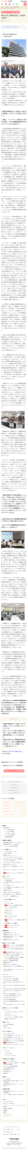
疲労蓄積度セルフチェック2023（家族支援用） (14, 1040)
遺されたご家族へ (7, 853)
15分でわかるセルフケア (9, 976)
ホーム (9, 1)
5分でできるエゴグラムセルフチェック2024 (13, 1044)
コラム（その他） (7, 1028)
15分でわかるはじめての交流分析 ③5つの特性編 (14, 988)
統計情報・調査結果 (7, 1108)
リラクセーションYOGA (10, 1055)
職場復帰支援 (6, 805)
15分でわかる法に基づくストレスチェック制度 (14, 1004)
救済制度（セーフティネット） (10, 855)
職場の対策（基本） (8, 802)
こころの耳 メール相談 (10, 833)
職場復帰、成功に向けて (10, 1018)
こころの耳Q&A (7, 1079)
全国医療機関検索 (9, 837)
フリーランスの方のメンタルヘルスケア (12, 857)
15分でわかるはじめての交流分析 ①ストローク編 (14, 982)
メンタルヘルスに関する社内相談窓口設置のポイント (14, 949)
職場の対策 (6, 811)
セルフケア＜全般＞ (9, 903)
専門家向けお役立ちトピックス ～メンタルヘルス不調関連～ (14, 1092)
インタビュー (8, 1051)
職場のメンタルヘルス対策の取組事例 (10, 12)
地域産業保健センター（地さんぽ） (11, 844)
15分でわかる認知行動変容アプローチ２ (12, 995)
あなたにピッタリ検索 (8, 1103)
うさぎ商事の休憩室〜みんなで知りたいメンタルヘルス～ (14, 883)
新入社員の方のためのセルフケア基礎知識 (13, 859)
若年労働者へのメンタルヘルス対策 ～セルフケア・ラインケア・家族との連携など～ (14, 954)
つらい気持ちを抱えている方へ (10, 851)
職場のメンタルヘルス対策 (11, 916)
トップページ (6, 901)
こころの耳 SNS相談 (9, 831)
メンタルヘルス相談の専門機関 (10, 846)
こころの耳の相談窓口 (10, 835)
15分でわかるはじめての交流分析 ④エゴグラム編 (14, 991)
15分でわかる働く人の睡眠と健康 (11, 980)
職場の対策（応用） (8, 808)
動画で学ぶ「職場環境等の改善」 (11, 960)
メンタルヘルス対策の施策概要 (10, 1066)
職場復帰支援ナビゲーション (9, 932)
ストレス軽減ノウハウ (8, 885)
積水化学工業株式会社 (15, 751)
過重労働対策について (8, 1069)
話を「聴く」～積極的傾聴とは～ (11, 896)
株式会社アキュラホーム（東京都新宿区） (13, 765)
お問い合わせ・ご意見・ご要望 (9, 1134)
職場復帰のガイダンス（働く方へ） (11, 934)
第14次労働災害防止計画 (9, 1068)
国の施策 (5, 814)
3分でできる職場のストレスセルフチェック (13, 1037)
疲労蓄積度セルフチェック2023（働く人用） (13, 1039)
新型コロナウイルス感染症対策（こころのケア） (13, 867)
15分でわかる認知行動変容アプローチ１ (12, 993)
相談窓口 (12, 814)
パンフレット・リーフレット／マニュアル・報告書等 (14, 1106)
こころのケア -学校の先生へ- (9, 860)
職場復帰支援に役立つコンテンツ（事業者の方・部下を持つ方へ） (13, 937)
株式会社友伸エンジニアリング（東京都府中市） (13, 762)
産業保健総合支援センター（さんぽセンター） (14, 842)
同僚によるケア (8, 912)
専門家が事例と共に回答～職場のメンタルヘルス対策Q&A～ (14, 1081)
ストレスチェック (15, 811)
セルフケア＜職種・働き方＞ (11, 907)
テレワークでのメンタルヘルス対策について (13, 862)
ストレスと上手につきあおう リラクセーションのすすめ (15, 1012)
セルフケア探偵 (8, 1053)
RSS (19, 1134)
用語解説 (5, 1110)
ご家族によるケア (9, 910)
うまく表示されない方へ (8, 1131)
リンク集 (17, 1129)
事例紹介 (5, 1026)
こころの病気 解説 (7, 880)
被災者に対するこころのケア (9, 864)
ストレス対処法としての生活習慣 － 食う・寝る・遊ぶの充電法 (13, 888)
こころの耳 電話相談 (9, 829)
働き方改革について (7, 1071)
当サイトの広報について (8, 1129)
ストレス (17, 808)
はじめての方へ (11, 1)
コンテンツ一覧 (6, 1126)
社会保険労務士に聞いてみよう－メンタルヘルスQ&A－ (14, 1085)
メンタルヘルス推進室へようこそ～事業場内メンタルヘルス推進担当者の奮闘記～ (14, 958)
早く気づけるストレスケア (11, 1015)
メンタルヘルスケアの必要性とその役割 (14, 1017)
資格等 (4, 1112)
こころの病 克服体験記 (8, 1024)
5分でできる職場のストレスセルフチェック (13, 1035)
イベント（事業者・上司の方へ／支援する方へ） (13, 1095)
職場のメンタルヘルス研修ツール (11, 964)
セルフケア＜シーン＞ (10, 909)
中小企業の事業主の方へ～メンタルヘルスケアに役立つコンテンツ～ (14, 970)
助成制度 (5, 1073)
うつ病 (13, 805)
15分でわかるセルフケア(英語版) (10, 978)
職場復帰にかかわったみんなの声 (11, 939)
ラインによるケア (9, 914)
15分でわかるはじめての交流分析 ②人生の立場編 (14, 986)
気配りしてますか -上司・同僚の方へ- (11, 892)
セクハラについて (7, 1115)
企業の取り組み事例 (19, 802)
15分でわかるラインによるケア (10, 997)
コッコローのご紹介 (7, 1101)
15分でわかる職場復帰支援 (9, 999)
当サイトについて (15, 1126)
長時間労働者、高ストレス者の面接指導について (14, 967)
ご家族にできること (7, 890)
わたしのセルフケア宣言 (8, 1033)
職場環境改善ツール (7, 962)
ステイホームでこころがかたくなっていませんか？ (14, 870)
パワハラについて (7, 1114)
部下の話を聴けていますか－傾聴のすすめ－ (13, 894)
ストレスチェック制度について (10, 1061)
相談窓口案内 (6, 827)
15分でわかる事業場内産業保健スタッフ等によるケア (14, 1002)
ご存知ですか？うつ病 (8, 878)
